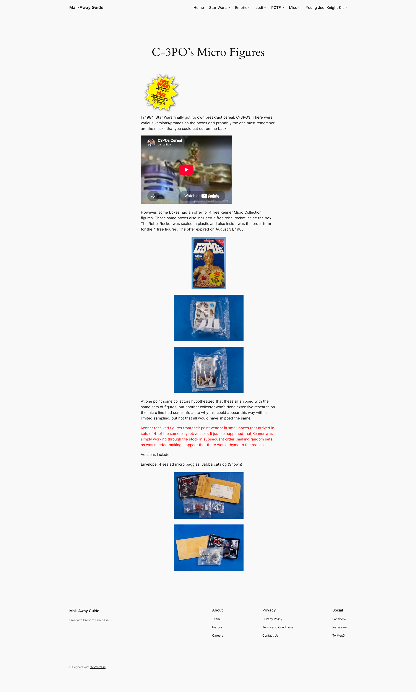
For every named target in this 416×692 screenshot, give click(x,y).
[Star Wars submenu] (229, 7)
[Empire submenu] (249, 7)
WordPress (98, 667)
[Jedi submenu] (265, 7)
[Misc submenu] (299, 7)
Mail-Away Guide (86, 7)
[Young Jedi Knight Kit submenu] (345, 7)
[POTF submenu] (283, 7)
